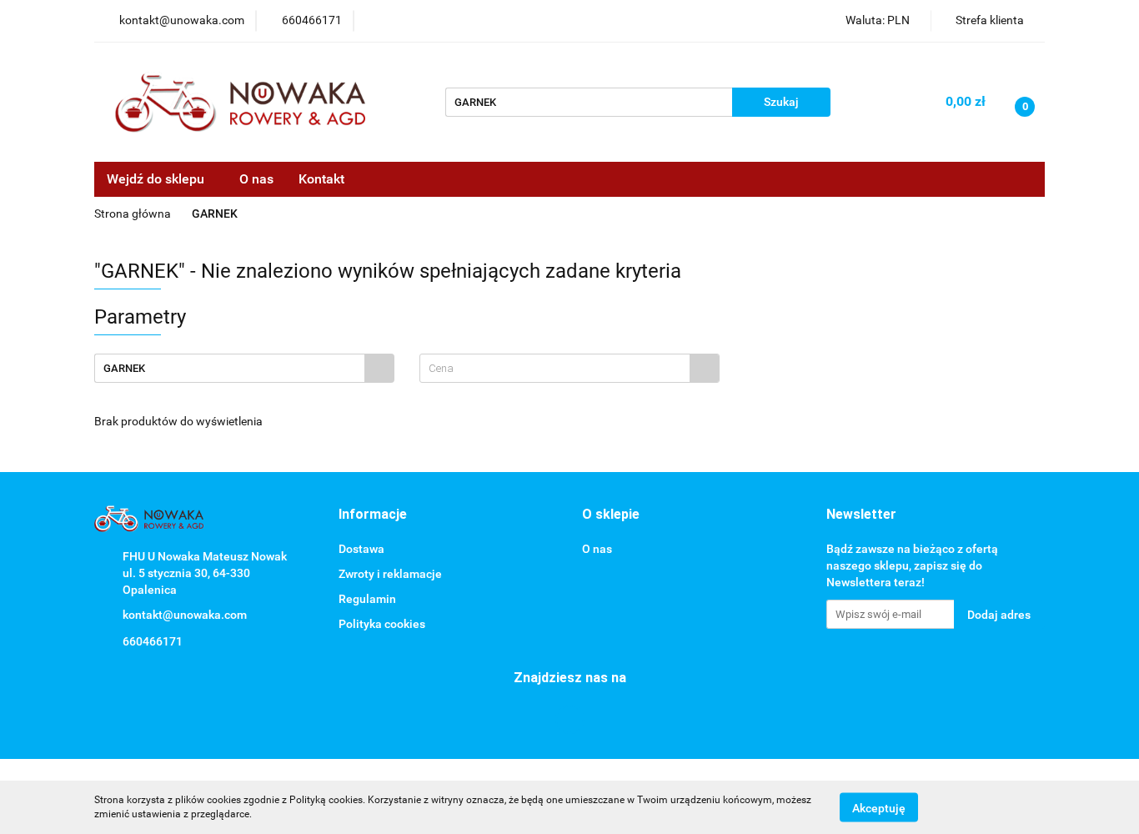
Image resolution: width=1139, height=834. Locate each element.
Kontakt (321, 179)
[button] (373, 515)
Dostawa (361, 548)
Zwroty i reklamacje (390, 573)
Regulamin (367, 598)
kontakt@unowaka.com (185, 614)
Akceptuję (879, 807)
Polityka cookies (382, 624)
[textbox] (555, 368)
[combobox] (569, 368)
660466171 (153, 641)
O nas (256, 179)
